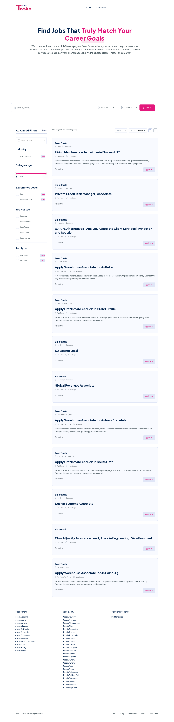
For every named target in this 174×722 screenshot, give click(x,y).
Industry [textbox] (104, 107)
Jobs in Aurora (69, 660)
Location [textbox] (128, 107)
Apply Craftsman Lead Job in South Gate (84, 462)
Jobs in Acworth (69, 617)
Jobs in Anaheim (69, 632)
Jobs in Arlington (70, 647)
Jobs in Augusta (69, 657)
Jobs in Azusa (68, 669)
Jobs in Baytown (70, 687)
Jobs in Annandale (70, 635)
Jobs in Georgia (21, 647)
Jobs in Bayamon (70, 681)
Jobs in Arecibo (69, 644)
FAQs (143, 714)
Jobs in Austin (68, 666)
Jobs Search (101, 7)
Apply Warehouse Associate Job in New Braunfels (90, 420)
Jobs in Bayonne (70, 684)
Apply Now (149, 170)
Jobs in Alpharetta (70, 629)
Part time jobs (117, 617)
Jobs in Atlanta (69, 653)
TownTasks (61, 143)
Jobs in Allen (68, 626)
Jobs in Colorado (22, 632)
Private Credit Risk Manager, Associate (83, 194)
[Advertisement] (83, 79)
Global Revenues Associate (75, 385)
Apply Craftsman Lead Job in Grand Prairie (85, 309)
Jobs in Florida (20, 644)
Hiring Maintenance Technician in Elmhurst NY (87, 152)
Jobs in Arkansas (21, 626)
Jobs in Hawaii (20, 650)
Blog (122, 714)
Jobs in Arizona (21, 623)
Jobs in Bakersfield (70, 672)
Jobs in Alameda (69, 620)
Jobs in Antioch (69, 638)
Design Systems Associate (74, 503)
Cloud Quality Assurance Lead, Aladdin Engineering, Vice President (103, 538)
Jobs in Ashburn (69, 650)
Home (88, 7)
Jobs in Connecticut (23, 635)
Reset (44, 130)
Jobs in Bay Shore (70, 678)
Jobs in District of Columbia (26, 641)
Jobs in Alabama (21, 617)
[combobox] (106, 107)
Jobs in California (22, 629)
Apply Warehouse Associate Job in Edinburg (86, 573)
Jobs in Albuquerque (71, 623)
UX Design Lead (66, 350)
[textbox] (32, 140)
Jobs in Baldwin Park (71, 675)
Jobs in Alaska (20, 620)
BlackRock (61, 184)
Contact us (154, 714)
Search (148, 108)
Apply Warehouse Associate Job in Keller (84, 267)
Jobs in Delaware (21, 638)
